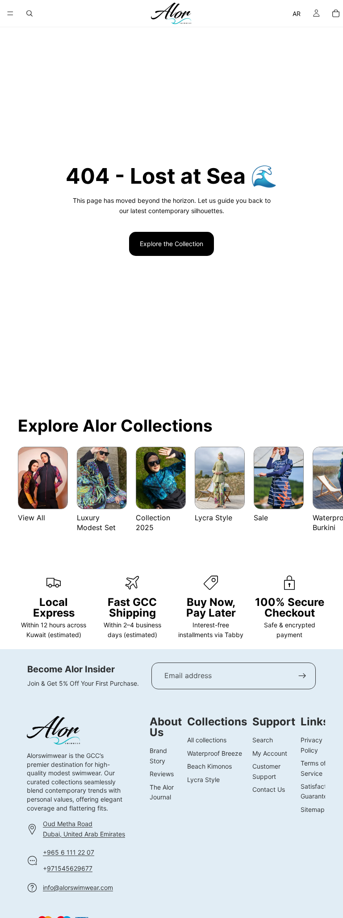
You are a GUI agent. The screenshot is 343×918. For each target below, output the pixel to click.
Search (262, 740)
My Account (269, 753)
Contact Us (268, 789)
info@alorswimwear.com (78, 887)
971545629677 (69, 869)
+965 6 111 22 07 (68, 852)
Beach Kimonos (209, 766)
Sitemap (313, 809)
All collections (206, 740)
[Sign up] (302, 676)
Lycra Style (203, 779)
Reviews (162, 774)
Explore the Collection (171, 243)
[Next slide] (314, 495)
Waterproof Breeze (214, 753)
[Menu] (10, 13)
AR (297, 13)
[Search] (29, 13)
